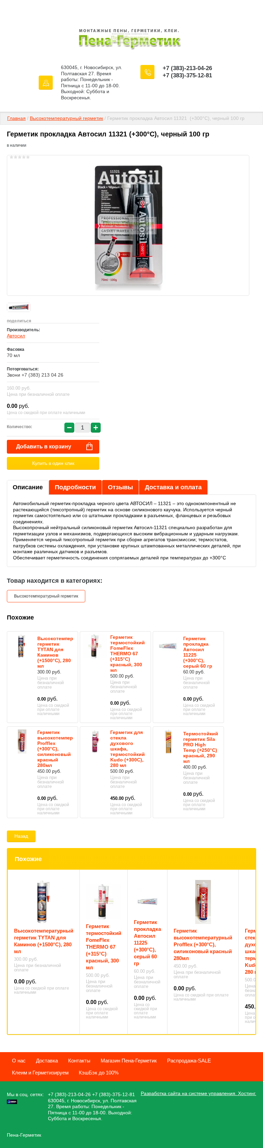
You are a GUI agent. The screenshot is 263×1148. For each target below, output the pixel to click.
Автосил (16, 335)
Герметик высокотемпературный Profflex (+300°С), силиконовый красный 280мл (203, 944)
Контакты (79, 1060)
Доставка (47, 1060)
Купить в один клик (53, 463)
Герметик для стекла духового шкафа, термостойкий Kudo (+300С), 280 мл (127, 748)
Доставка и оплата (173, 487)
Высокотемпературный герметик (66, 118)
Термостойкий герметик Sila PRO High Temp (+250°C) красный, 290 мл (200, 747)
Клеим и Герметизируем (40, 1072)
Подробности (75, 487)
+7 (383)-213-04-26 (187, 68)
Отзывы (120, 487)
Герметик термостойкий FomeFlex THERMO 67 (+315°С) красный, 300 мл (127, 653)
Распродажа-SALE (189, 1060)
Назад (21, 836)
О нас (19, 1060)
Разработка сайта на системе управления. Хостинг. (198, 1093)
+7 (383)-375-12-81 (187, 75)
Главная (16, 118)
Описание (28, 487)
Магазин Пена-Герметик (129, 1060)
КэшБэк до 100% (98, 1072)
